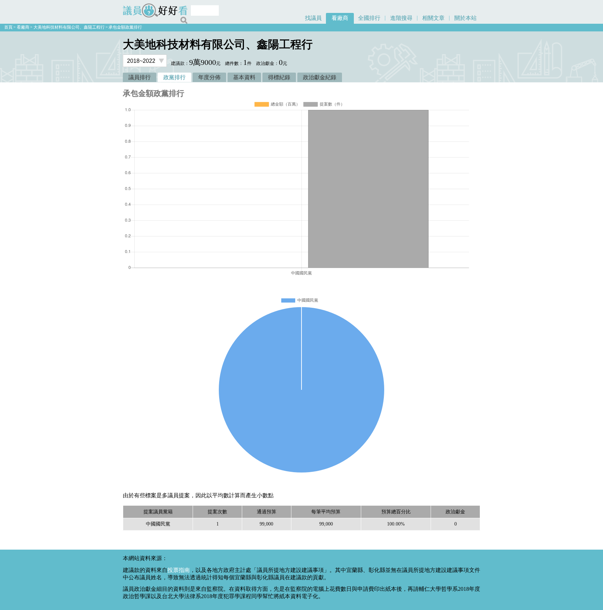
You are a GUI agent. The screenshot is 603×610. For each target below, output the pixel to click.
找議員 (313, 18)
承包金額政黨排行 (125, 27)
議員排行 (139, 77)
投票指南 (179, 570)
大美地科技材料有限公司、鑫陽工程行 (69, 27)
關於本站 (465, 18)
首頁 (8, 27)
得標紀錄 (279, 77)
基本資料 (244, 77)
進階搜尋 (401, 18)
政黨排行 (174, 77)
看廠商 (340, 18)
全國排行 (369, 18)
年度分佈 (209, 77)
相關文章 (433, 18)
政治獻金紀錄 (319, 77)
